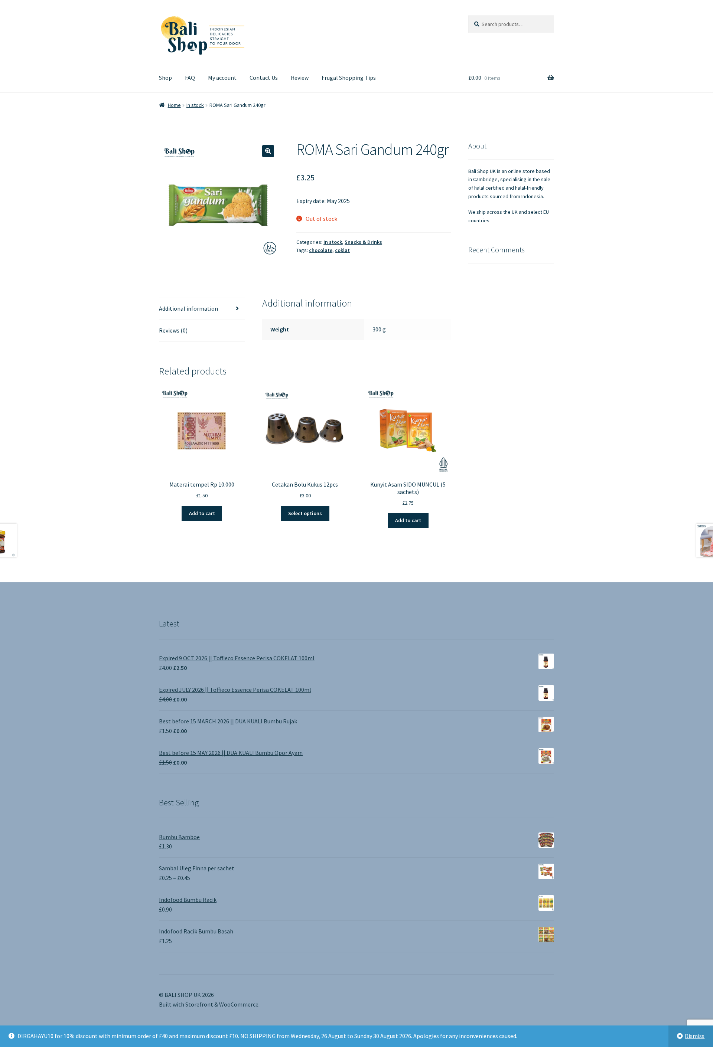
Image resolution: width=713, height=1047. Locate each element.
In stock (195, 105)
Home (174, 105)
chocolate (320, 250)
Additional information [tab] (188, 308)
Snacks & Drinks (363, 242)
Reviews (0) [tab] (173, 330)
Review (300, 77)
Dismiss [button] (694, 1036)
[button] (268, 151)
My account (222, 77)
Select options (305, 513)
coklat (342, 250)
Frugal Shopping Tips (349, 77)
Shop (165, 77)
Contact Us (264, 77)
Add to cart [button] (202, 513)
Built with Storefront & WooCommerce (208, 1004)
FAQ (190, 77)
